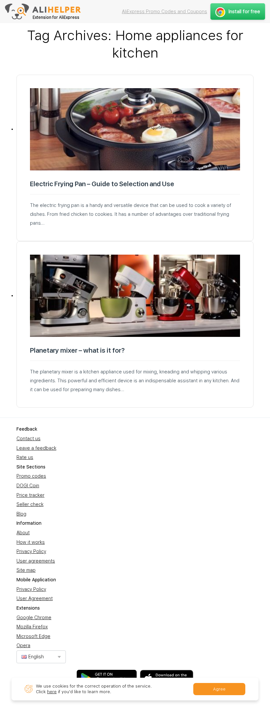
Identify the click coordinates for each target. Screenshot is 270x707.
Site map (26, 570)
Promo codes (31, 476)
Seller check (29, 504)
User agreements (35, 561)
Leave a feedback (36, 448)
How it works (30, 542)
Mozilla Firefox (32, 626)
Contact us (28, 438)
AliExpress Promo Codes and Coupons (164, 11)
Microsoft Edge (33, 636)
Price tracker (30, 495)
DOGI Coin (27, 485)
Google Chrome (33, 617)
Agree (219, 689)
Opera (23, 645)
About (23, 532)
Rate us (24, 457)
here (52, 691)
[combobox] (41, 656)
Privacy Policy (31, 551)
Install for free (244, 11)
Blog (21, 514)
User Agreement (34, 598)
